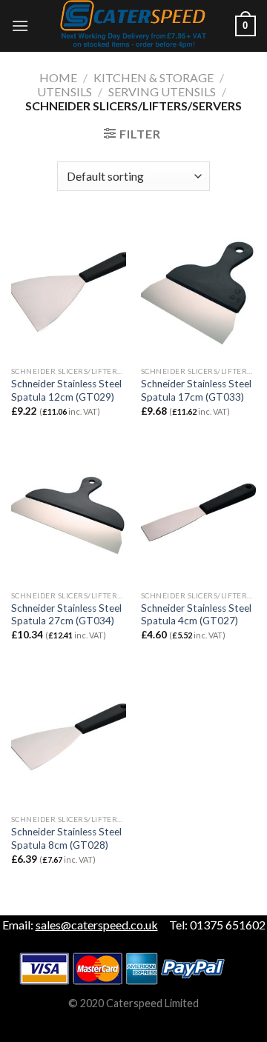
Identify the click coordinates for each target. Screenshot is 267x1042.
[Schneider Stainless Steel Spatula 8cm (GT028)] (68, 738)
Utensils (64, 91)
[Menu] (20, 25)
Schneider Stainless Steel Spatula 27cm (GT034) (66, 614)
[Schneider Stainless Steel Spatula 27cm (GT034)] (68, 514)
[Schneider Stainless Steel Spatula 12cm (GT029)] (68, 289)
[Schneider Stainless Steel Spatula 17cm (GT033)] (198, 289)
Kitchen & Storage (153, 77)
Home (58, 77)
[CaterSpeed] (133, 26)
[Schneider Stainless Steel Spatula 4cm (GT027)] (198, 514)
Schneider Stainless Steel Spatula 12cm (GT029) (66, 390)
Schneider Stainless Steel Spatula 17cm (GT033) (196, 390)
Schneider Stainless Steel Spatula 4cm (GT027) (196, 614)
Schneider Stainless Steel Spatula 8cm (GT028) (66, 838)
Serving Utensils (162, 91)
